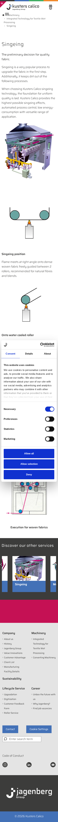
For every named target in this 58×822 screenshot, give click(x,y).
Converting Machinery (44, 657)
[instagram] (5, 764)
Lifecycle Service (13, 688)
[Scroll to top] (51, 815)
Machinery (38, 633)
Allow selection (29, 464)
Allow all (29, 453)
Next (56, 565)
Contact (10, 729)
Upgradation (10, 694)
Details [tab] (29, 353)
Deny (29, 474)
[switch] (49, 419)
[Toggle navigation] (7, 14)
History (8, 643)
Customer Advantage (15, 657)
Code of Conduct (13, 755)
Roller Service (11, 713)
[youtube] (53, 764)
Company (8, 633)
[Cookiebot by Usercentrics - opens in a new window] (41, 345)
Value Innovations (13, 653)
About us (8, 639)
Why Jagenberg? (41, 703)
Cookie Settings (39, 729)
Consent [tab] (10, 353)
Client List (9, 662)
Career (35, 688)
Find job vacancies (42, 708)
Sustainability (11, 678)
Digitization (10, 699)
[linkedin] (29, 764)
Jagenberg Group (12, 648)
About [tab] (47, 353)
